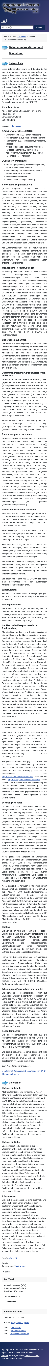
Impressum (17, 126)
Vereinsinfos (20, 1266)
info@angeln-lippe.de (20, 1322)
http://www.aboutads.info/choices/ (17, 776)
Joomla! (4, 1355)
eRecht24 (13, 1258)
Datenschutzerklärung (19, 1333)
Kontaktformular (18, 1330)
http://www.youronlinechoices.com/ (24, 779)
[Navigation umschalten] (4, 21)
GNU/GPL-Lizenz (31, 1355)
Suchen (39, 27)
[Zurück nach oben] (44, 1361)
